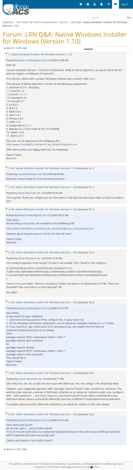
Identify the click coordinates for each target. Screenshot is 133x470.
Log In (124, 4)
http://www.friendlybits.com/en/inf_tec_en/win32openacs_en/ (41, 144)
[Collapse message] (6, 53)
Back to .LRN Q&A (17, 48)
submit (106, 463)
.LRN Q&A (75, 22)
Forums (63, 22)
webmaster (94, 463)
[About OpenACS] (80, 4)
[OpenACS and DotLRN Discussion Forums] (115, 4)
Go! (129, 17)
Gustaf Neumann (28, 174)
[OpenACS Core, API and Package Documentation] (101, 4)
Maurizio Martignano (30, 60)
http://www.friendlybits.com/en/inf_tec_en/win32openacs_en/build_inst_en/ (50, 228)
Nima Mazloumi (27, 193)
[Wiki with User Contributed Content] (108, 4)
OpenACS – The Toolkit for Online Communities (30, 22)
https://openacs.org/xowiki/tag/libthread (63, 395)
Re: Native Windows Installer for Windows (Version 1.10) (43, 168)
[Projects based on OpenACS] (87, 4)
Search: (89, 49)
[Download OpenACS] (94, 4)
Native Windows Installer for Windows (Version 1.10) (41, 54)
